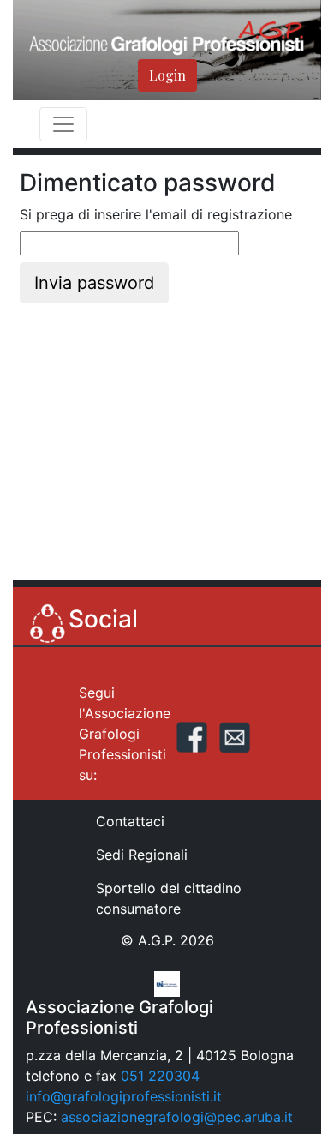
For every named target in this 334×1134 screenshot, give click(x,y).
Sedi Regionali (142, 854)
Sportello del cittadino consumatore (169, 898)
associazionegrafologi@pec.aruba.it (177, 1116)
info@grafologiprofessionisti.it (124, 1096)
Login (167, 75)
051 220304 (160, 1075)
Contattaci (130, 821)
